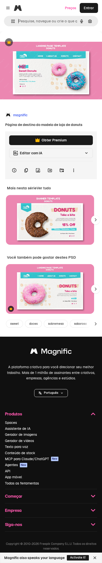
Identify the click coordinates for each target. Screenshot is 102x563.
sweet (14, 324)
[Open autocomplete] (11, 21)
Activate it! (78, 558)
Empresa (13, 510)
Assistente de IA (17, 428)
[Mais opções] (73, 170)
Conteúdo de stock (20, 453)
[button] (51, 393)
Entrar (89, 8)
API (7, 471)
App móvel (13, 477)
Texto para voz (16, 446)
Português (51, 393)
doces (33, 324)
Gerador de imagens (21, 434)
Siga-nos (13, 524)
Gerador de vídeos (19, 441)
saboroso (80, 324)
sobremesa (56, 324)
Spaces (11, 422)
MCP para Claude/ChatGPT (31, 459)
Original (32, 42)
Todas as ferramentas (22, 483)
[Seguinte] (95, 220)
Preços (70, 8)
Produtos (13, 413)
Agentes (15, 465)
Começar (13, 496)
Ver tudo (44, 188)
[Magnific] (51, 352)
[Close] (95, 558)
